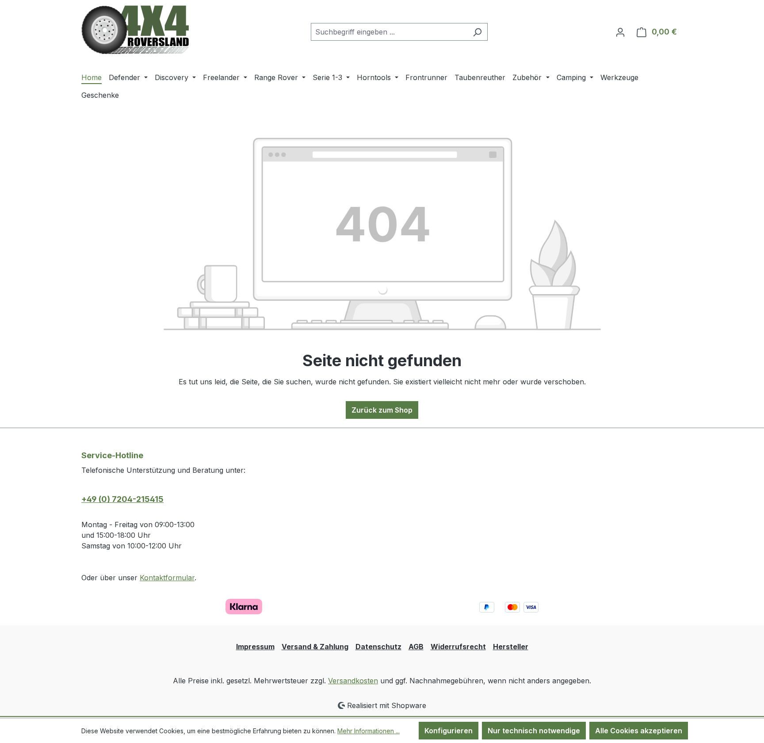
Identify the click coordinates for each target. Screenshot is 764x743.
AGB (416, 646)
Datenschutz (378, 646)
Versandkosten (353, 680)
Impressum (255, 646)
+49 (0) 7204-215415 (122, 499)
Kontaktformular (167, 577)
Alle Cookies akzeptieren (638, 730)
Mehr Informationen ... (368, 731)
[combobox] (389, 32)
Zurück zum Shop (382, 410)
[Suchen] (477, 32)
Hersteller (510, 646)
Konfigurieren (448, 730)
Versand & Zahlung (315, 646)
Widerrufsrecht (458, 646)
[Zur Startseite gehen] (135, 29)
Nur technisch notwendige (534, 730)
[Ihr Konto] (620, 32)
